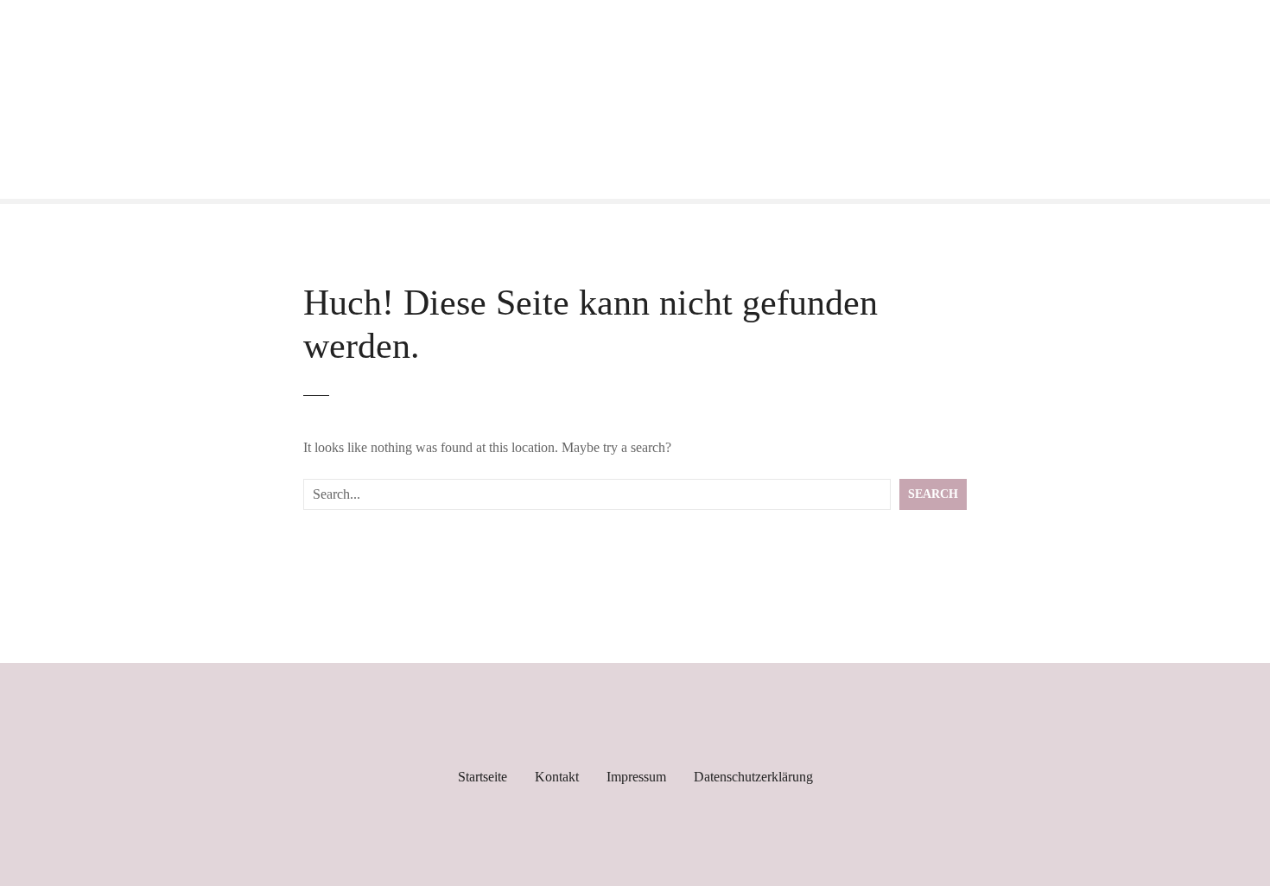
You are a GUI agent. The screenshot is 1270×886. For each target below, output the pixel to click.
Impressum (636, 776)
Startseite (482, 776)
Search (933, 493)
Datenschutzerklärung (753, 776)
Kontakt (557, 776)
